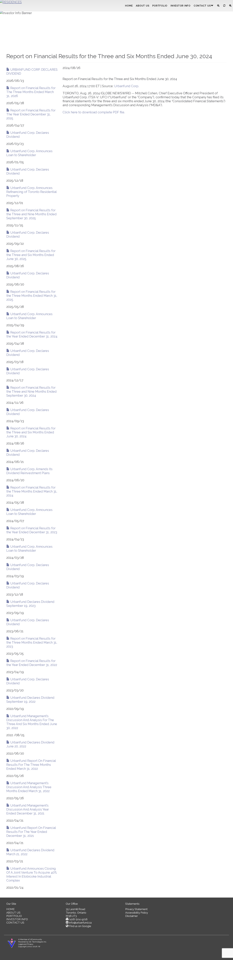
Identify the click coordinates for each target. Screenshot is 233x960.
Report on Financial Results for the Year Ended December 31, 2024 (31, 334)
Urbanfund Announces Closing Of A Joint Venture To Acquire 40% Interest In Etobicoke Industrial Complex (31, 874)
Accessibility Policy (136, 912)
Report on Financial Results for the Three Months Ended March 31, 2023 (31, 642)
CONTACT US (202, 5)
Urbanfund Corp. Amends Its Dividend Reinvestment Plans (29, 471)
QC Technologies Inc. (38, 942)
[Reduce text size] (218, 5)
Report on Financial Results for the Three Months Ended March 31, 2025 (31, 296)
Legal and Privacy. (26, 944)
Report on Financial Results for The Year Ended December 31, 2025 (30, 114)
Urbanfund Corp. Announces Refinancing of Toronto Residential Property (31, 192)
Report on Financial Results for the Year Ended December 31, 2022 (31, 663)
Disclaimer (131, 916)
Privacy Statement (136, 909)
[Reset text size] (224, 5)
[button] (212, 5)
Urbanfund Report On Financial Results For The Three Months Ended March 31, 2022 (31, 765)
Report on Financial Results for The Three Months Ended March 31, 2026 (30, 92)
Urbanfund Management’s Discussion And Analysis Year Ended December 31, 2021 (27, 809)
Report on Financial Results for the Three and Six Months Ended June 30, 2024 (30, 432)
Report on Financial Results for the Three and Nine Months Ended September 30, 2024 (31, 391)
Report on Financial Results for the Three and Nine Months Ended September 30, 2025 (31, 214)
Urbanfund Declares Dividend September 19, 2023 (30, 604)
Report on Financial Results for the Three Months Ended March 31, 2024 (31, 491)
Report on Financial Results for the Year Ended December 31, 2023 (31, 530)
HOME (129, 5)
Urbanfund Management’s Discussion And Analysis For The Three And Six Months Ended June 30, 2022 (31, 722)
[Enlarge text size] (230, 5)
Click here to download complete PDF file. (94, 112)
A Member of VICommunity (30, 939)
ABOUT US (142, 5)
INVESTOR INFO (181, 5)
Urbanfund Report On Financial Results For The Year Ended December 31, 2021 (31, 832)
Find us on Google (80, 926)
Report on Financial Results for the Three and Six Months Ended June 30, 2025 (30, 255)
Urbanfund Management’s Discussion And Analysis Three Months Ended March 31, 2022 (28, 787)
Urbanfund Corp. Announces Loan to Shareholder (29, 153)
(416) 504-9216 (78, 919)
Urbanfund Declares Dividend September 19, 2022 (30, 700)
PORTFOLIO (159, 5)
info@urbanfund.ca (80, 922)
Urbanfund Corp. (126, 86)
